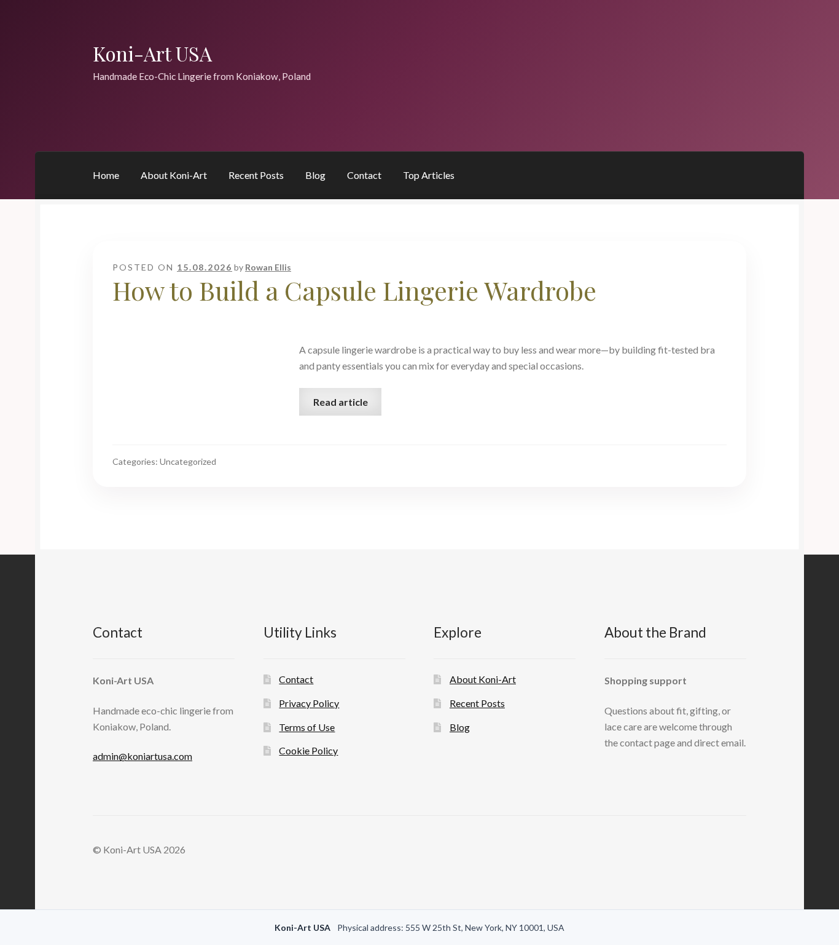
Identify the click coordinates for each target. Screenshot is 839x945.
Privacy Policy (309, 703)
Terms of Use (307, 727)
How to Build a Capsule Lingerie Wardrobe (354, 290)
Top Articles (429, 175)
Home (106, 175)
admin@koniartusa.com (142, 756)
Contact (364, 175)
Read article (340, 402)
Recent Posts (256, 175)
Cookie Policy (308, 750)
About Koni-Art (174, 175)
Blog (315, 175)
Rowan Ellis (268, 267)
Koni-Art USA (152, 53)
